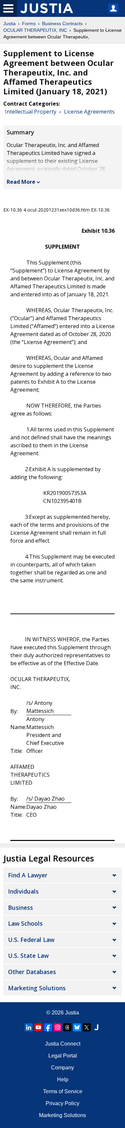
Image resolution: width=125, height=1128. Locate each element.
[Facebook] (48, 1027)
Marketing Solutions (37, 988)
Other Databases (32, 972)
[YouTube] (38, 1027)
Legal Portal (62, 1055)
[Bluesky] (77, 1027)
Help (62, 1079)
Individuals (23, 891)
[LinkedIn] (29, 1027)
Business (20, 907)
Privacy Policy (62, 1103)
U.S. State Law (28, 955)
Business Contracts (62, 23)
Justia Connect (62, 1044)
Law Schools (25, 923)
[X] (87, 1027)
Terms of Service (62, 1091)
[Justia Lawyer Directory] (96, 1027)
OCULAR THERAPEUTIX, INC (35, 30)
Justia (9, 23)
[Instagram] (58, 1027)
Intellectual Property (30, 111)
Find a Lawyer (27, 875)
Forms (29, 23)
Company (62, 1067)
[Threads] (67, 1027)
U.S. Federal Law (31, 940)
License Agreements (89, 111)
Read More (21, 181)
